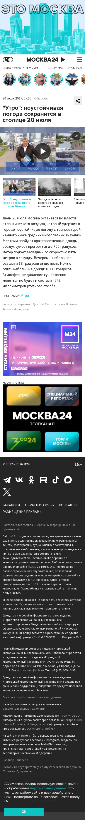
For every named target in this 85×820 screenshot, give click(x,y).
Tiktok (55, 479)
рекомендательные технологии (24, 709)
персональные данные (48, 788)
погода (7, 304)
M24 (27, 464)
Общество (41, 98)
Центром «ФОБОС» (68, 716)
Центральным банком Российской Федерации (42, 722)
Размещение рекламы (22, 511)
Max (68, 479)
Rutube (43, 479)
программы (22, 304)
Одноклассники (31, 479)
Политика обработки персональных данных (32, 697)
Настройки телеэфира (18, 525)
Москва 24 (42, 59)
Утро (25, 295)
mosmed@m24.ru (32, 670)
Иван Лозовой (68, 304)
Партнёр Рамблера (15, 760)
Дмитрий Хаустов (44, 304)
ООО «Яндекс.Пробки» (39, 729)
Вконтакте (19, 479)
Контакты (68, 505)
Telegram (7, 479)
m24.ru (14, 536)
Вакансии (11, 505)
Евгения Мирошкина (16, 309)
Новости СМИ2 (13, 382)
